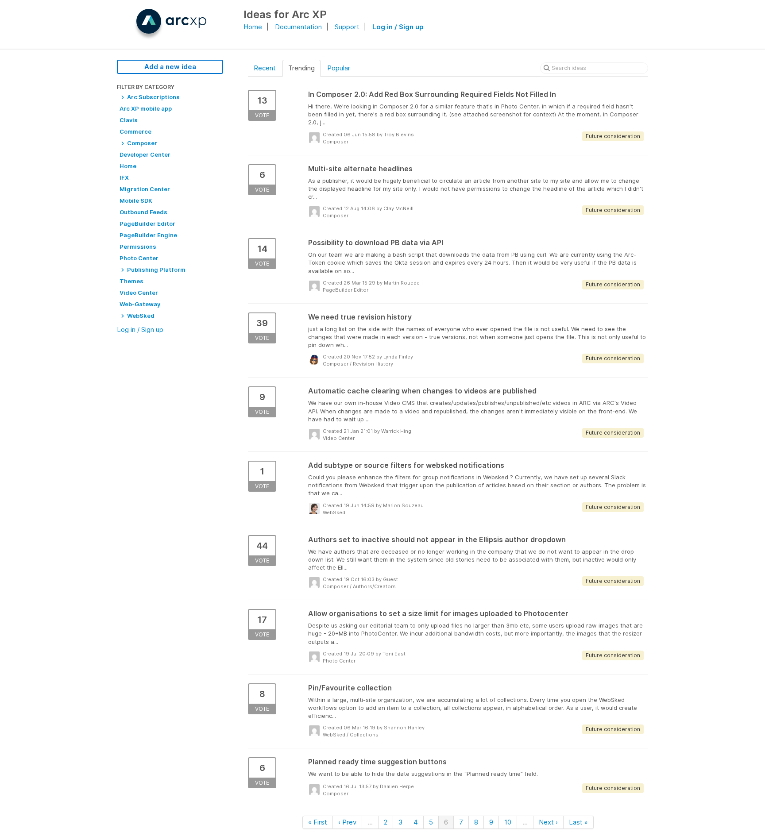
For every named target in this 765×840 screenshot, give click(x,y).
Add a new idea (170, 66)
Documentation (298, 27)
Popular (338, 68)
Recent (265, 68)
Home (252, 27)
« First (317, 822)
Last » (578, 822)
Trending (301, 68)
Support (347, 27)
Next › (548, 822)
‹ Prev (347, 822)
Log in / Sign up (398, 27)
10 (507, 822)
